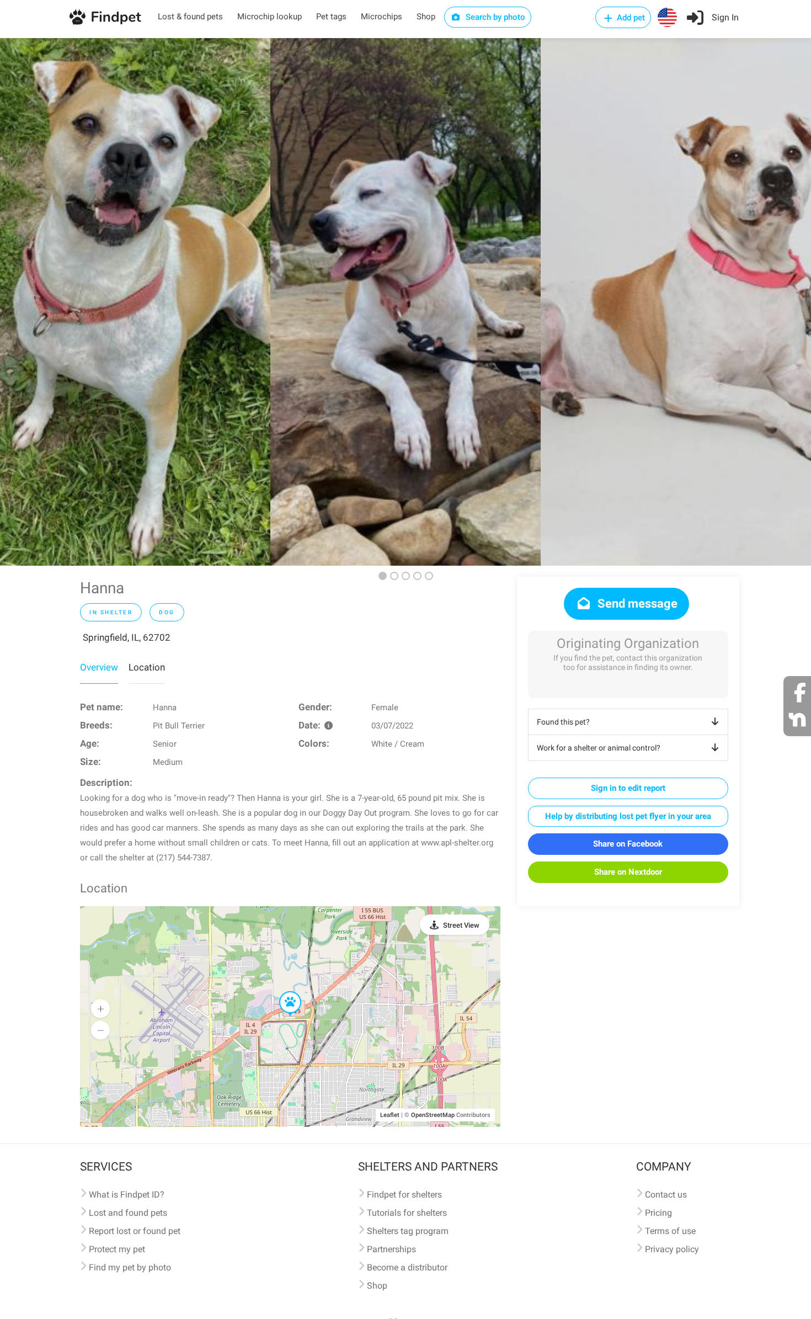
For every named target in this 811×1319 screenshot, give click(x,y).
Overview (99, 667)
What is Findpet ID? (126, 1194)
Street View (461, 925)
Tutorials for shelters (407, 1213)
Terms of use (670, 1231)
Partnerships (391, 1249)
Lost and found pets (128, 1213)
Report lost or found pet (134, 1231)
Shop (426, 17)
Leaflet (389, 1115)
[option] (135, 302)
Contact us (666, 1194)
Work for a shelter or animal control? (598, 747)
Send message (636, 603)
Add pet (630, 18)
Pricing (658, 1213)
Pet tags (331, 17)
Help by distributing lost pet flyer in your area (628, 816)
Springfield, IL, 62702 (126, 637)
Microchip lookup (269, 17)
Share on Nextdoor (628, 872)
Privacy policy (672, 1249)
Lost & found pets (190, 17)
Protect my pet (117, 1249)
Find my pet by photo (130, 1267)
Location (147, 667)
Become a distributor (407, 1267)
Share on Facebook (628, 844)
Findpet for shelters (404, 1194)
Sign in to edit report (628, 788)
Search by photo (494, 17)
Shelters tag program (408, 1231)
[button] (282, 991)
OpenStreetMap (433, 1115)
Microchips (381, 17)
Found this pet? (563, 721)
